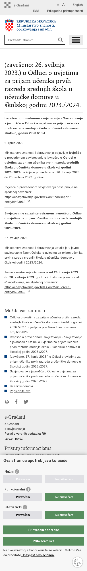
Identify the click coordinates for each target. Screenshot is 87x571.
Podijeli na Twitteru (26, 401)
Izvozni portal (13, 438)
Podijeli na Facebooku (16, 401)
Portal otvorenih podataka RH (25, 433)
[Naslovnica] (43, 25)
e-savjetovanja (14, 428)
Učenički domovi (21, 386)
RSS (36, 10)
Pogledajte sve (20, 391)
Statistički (13, 507)
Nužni (9, 471)
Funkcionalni (14, 489)
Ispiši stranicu (6, 401)
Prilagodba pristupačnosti (65, 10)
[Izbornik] (76, 40)
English (77, 4)
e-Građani (11, 424)
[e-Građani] (23, 5)
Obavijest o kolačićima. (37, 555)
